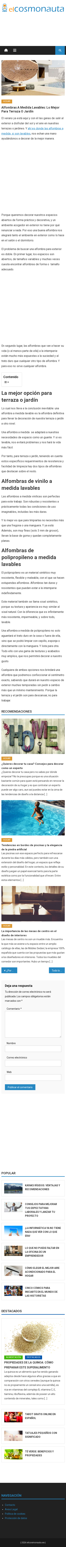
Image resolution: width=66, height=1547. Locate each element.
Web (9, 1072)
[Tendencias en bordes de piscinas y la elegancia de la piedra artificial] (33, 817)
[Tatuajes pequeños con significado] (13, 1436)
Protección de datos (16, 1518)
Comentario (14, 1008)
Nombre (11, 1043)
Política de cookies (15, 1513)
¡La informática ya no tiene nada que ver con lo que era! (43, 1232)
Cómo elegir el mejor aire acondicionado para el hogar (42, 1272)
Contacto (10, 1505)
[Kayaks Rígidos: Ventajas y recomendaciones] (13, 1188)
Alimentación (13, 1357)
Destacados (11, 1311)
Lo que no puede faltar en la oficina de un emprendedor (42, 1252)
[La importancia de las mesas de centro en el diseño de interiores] (33, 903)
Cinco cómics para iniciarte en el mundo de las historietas (41, 1292)
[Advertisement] (36, 24)
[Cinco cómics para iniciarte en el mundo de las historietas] (13, 1291)
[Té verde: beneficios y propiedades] (13, 1454)
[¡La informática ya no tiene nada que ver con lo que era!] (13, 1231)
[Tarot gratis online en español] (13, 1417)
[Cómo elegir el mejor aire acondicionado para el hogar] (13, 1271)
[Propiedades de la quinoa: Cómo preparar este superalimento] (33, 1337)
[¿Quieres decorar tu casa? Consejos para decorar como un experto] (33, 736)
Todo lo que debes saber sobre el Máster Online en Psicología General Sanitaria (58, 970)
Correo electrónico (17, 1057)
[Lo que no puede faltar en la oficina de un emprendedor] (13, 1251)
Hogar (6, 101)
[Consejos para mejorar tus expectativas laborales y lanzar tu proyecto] (13, 1207)
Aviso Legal (11, 1509)
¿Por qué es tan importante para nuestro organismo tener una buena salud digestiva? (11, 970)
